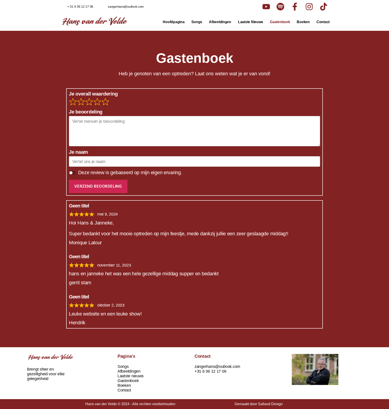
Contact (323, 22)
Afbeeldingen (220, 22)
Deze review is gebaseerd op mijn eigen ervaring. (130, 172)
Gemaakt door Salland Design (259, 404)
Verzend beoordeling (98, 186)
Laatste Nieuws (250, 22)
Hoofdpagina (173, 22)
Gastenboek (280, 22)
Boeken (303, 22)
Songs (196, 22)
